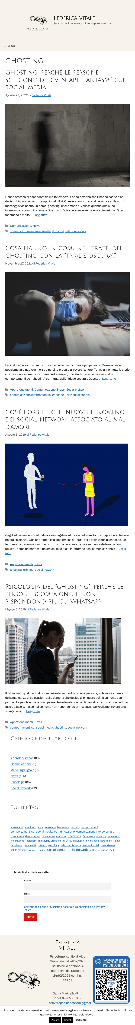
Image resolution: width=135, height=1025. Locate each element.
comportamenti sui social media (31, 727)
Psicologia (17, 782)
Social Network (76, 389)
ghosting (58, 231)
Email (27, 893)
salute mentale (19, 850)
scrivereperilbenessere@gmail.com (73, 1003)
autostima (50, 827)
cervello (75, 827)
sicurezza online (36, 850)
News (36, 225)
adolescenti (17, 827)
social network (44, 569)
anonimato (30, 827)
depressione (32, 836)
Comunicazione (20, 225)
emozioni (61, 836)
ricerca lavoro (108, 845)
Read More (79, 1019)
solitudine (94, 850)
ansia (40, 827)
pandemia (16, 845)
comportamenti (89, 827)
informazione (17, 840)
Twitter (113, 850)
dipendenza (48, 836)
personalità (30, 845)
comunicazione (64, 831)
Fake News (89, 836)
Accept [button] (55, 1020)
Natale (117, 840)
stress (104, 850)
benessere (63, 827)
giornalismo (113, 836)
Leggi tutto (40, 215)
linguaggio (78, 840)
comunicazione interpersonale (30, 231)
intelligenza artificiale (49, 840)
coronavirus (17, 836)
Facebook (74, 836)
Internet (67, 840)
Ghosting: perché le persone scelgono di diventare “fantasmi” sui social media (64, 80)
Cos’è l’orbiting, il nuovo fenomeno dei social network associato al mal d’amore (65, 419)
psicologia (53, 845)
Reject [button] (67, 1020)
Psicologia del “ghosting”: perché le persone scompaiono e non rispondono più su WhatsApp (64, 594)
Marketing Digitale (22, 770)
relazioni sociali (75, 231)
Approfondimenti (21, 389)
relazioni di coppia (77, 395)
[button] (130, 46)
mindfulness (92, 840)
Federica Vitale (74, 18)
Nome (27, 880)
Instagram (31, 840)
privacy (42, 845)
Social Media (56, 850)
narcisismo (106, 840)
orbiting (28, 569)
